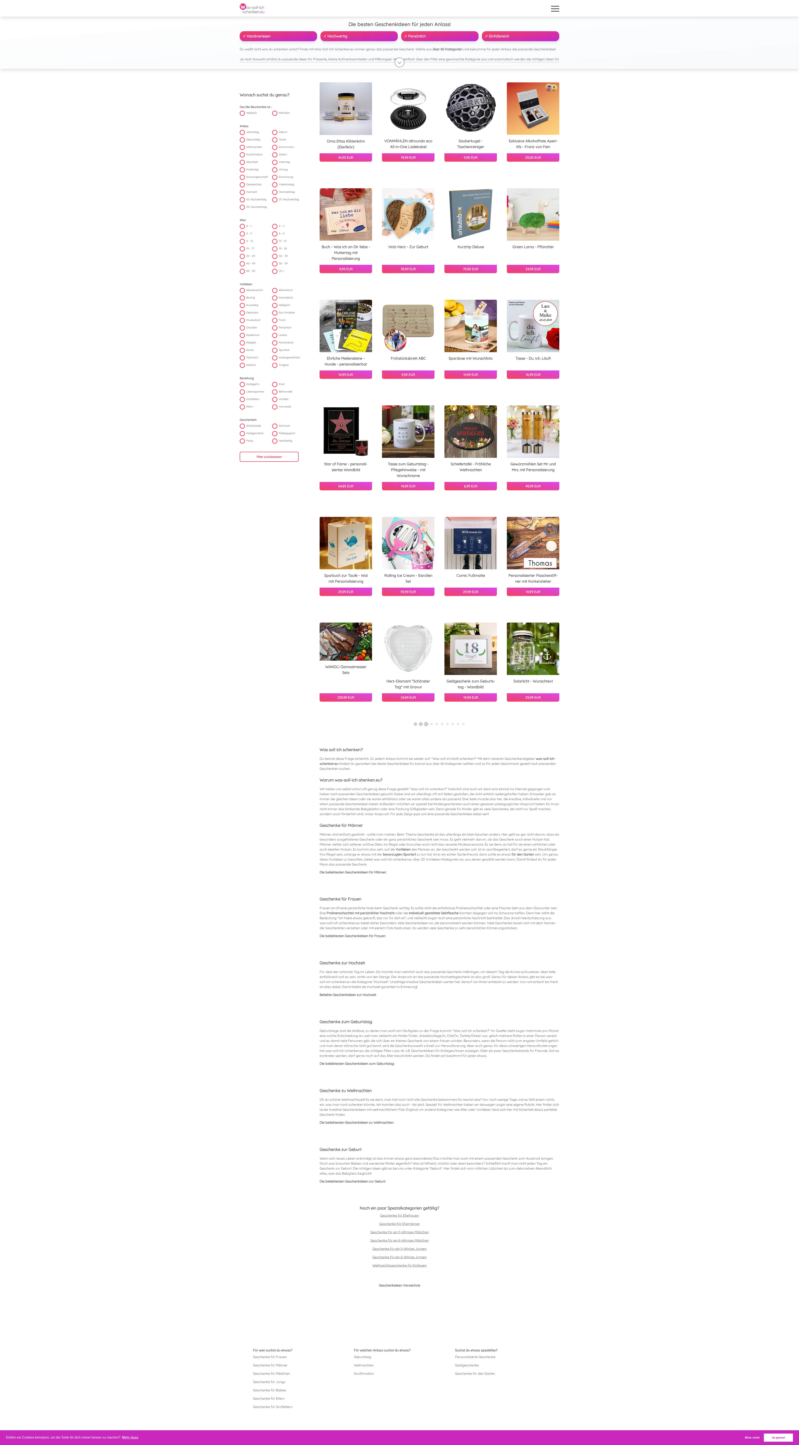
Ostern (283, 154)
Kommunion (286, 147)
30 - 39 (283, 256)
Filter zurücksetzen (269, 457)
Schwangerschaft (257, 177)
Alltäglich (284, 305)
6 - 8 (281, 233)
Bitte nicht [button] (752, 1437)
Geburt (283, 132)
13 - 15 (283, 241)
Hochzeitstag (287, 192)
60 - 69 (250, 271)
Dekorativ (252, 312)
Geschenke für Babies (269, 1390)
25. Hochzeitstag (289, 199)
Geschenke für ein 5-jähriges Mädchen (399, 1232)
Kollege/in (252, 384)
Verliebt (283, 399)
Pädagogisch (287, 433)
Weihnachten (254, 147)
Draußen (251, 327)
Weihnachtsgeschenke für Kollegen (399, 1265)
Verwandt (285, 406)
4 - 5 (249, 233)
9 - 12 (249, 241)
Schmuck (284, 425)
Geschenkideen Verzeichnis (399, 1285)
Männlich (284, 113)
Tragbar (284, 365)
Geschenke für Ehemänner (399, 1224)
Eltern (249, 406)
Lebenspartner (255, 391)
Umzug (283, 169)
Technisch (252, 357)
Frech (282, 320)
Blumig (250, 297)
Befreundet (285, 391)
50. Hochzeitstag (256, 207)
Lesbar (283, 335)
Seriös (250, 350)
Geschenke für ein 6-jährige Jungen (399, 1257)
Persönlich (285, 327)
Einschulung (286, 177)
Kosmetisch (286, 297)
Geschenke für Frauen (270, 1357)
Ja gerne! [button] (778, 1437)
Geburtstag (253, 139)
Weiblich (251, 113)
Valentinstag (286, 184)
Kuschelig (252, 305)
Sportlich (284, 350)
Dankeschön (254, 184)
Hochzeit (251, 192)
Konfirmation (254, 154)
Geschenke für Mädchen (271, 1373)
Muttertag (252, 169)
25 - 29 (250, 256)
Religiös (251, 342)
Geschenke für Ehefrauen (399, 1215)
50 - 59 (283, 263)
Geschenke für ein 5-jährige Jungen (399, 1249)
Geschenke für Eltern (269, 1398)
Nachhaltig (285, 440)
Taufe (282, 139)
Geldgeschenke (467, 1365)
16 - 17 (250, 248)
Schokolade (253, 425)
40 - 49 (250, 263)
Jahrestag (252, 132)
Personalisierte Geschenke (475, 1357)
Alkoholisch (286, 290)
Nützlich (251, 365)
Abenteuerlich (254, 290)
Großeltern (252, 399)
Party (249, 440)
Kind (281, 384)
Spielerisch (252, 335)
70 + (281, 271)
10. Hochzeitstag (256, 199)
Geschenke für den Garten (475, 1373)
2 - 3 (281, 226)
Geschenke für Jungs (269, 1382)
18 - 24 (283, 248)
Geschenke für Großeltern (272, 1407)
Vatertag (284, 162)
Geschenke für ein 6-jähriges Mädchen (399, 1240)
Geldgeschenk (255, 433)
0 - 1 (249, 226)
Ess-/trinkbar (287, 312)
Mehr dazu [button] (130, 1437)
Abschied (252, 162)
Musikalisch (253, 320)
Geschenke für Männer (270, 1365)
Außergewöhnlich (289, 357)
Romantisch (286, 342)
